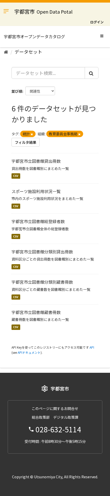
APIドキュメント (29, 352)
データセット (28, 51)
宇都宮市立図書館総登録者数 (38, 221)
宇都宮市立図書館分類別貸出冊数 (42, 252)
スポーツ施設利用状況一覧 (36, 191)
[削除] (32, 134)
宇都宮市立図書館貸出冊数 (36, 161)
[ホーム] (6, 51)
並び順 (17, 91)
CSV (15, 176)
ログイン (97, 22)
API (92, 347)
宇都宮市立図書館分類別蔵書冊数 (42, 282)
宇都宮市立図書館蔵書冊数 (36, 312)
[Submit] (91, 73)
